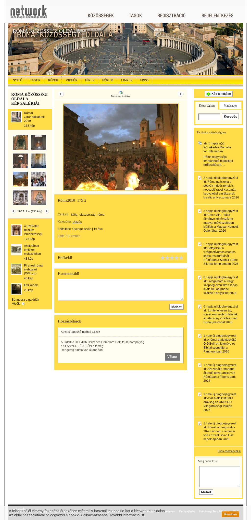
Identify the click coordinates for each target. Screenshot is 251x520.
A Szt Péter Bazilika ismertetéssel (33, 230)
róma (101, 214)
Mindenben (230, 105)
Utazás (77, 222)
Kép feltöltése (221, 94)
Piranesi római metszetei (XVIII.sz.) (33, 269)
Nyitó (17, 80)
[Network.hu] (29, 14)
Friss (144, 80)
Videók (71, 80)
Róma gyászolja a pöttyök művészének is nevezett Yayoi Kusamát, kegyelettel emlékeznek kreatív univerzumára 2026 (221, 189)
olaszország (87, 214)
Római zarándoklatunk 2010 (34, 117)
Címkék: (63, 214)
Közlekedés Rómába (217, 147)
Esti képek (31, 285)
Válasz (172, 357)
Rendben (230, 514)
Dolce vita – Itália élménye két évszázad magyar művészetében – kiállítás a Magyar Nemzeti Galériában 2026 (220, 222)
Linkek (127, 80)
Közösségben (207, 105)
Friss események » (229, 451)
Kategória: (65, 221)
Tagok (35, 80)
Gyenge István (81, 229)
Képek (53, 80)
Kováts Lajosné (71, 332)
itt (142, 515)
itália (74, 214)
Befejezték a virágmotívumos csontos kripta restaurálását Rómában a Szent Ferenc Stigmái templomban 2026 (220, 256)
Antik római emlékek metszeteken (32, 249)
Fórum (107, 80)
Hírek (90, 80)
